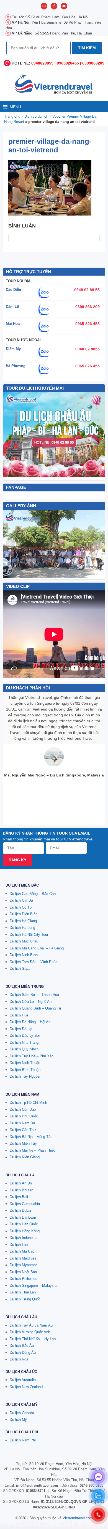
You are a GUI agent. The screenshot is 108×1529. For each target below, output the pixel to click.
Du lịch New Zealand (26, 1387)
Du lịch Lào (19, 1245)
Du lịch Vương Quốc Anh (30, 1332)
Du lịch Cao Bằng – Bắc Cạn (33, 894)
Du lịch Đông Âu (23, 1352)
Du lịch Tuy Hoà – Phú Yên (31, 1056)
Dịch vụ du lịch (36, 116)
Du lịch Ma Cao (22, 1251)
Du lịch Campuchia (25, 1204)
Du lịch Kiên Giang (25, 1157)
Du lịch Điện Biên (23, 914)
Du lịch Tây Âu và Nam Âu (31, 1325)
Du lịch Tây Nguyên (25, 1076)
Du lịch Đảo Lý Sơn (25, 1035)
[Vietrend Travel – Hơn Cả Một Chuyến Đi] (54, 83)
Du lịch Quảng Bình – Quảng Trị (35, 1008)
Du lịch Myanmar (23, 1265)
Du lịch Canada (22, 1413)
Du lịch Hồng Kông (25, 1231)
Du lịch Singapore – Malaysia (33, 1285)
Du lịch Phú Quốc (24, 1116)
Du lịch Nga (19, 1359)
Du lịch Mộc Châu (24, 941)
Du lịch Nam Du (22, 1123)
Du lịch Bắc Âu (22, 1346)
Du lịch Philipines (23, 1278)
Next (97, 544)
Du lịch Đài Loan (23, 1217)
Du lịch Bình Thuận (25, 1070)
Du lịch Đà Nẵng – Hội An (30, 1022)
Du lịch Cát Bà (21, 900)
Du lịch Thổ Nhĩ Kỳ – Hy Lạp (33, 1339)
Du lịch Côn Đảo (23, 1109)
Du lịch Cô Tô (21, 907)
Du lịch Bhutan (21, 1190)
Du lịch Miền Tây (23, 1143)
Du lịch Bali (19, 1197)
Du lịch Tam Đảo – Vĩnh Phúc (33, 962)
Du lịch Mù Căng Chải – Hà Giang (37, 948)
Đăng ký (17, 860)
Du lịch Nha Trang (24, 1042)
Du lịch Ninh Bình (24, 955)
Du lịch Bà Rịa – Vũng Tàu (31, 1137)
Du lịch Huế (19, 1015)
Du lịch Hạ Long (22, 928)
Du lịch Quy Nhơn (24, 1049)
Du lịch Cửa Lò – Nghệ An (31, 1001)
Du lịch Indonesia (23, 1238)
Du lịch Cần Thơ (23, 1130)
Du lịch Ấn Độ (21, 1183)
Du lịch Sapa (20, 968)
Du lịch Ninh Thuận (25, 1063)
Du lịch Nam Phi (23, 1440)
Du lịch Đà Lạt (21, 1029)
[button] (15, 106)
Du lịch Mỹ (18, 1419)
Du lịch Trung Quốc (25, 1299)
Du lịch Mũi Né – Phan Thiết (32, 1150)
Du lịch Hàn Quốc (24, 1224)
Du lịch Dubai (20, 1210)
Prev (10, 544)
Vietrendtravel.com (78, 1518)
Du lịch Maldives (23, 1258)
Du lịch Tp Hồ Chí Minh (28, 1102)
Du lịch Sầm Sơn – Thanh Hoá (34, 995)
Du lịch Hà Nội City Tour (29, 934)
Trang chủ (12, 116)
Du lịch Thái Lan (23, 1292)
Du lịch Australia (23, 1380)
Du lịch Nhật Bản (23, 1272)
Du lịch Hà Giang (23, 921)
